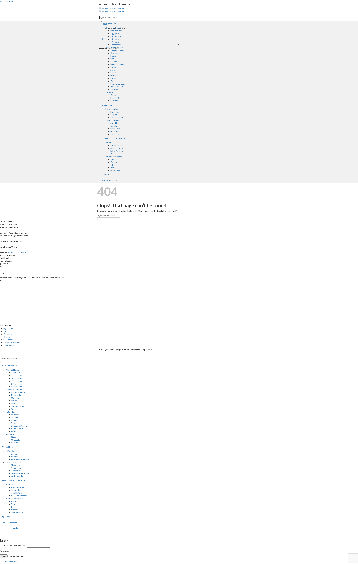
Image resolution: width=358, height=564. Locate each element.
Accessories (115, 44)
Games (113, 95)
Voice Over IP (116, 86)
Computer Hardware (114, 47)
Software (109, 92)
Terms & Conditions (12, 342)
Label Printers (116, 151)
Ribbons (114, 168)
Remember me (16, 556)
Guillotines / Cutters (119, 131)
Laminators (115, 128)
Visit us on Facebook (17, 252)
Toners (113, 162)
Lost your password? (9, 561)
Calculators (115, 126)
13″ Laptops (115, 33)
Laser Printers (116, 148)
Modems (114, 75)
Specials (105, 175)
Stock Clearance (109, 180)
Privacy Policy (9, 345)
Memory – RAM (117, 64)
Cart (5, 331)
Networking (110, 70)
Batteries (114, 112)
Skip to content (7, 1)
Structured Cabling (118, 84)
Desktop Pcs (116, 31)
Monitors (114, 56)
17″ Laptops (115, 42)
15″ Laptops (115, 39)
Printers (108, 142)
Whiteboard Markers (119, 117)
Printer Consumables (114, 156)
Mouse (113, 58)
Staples (113, 114)
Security (114, 100)
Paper (113, 159)
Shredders (115, 123)
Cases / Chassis (117, 50)
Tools (112, 81)
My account (8, 328)
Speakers (114, 67)
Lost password (9, 339)
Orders (6, 337)
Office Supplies (111, 109)
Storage (113, 61)
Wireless (114, 89)
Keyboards (115, 53)
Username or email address (13, 545)
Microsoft (114, 98)
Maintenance (116, 170)
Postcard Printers (118, 154)
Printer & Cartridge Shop (113, 138)
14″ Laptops (115, 36)
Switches (114, 72)
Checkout (7, 334)
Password (5, 551)
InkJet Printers (117, 145)
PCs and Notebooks (113, 28)
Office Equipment (112, 120)
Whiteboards (116, 134)
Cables (113, 78)
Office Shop (106, 105)
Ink (111, 165)
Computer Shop (108, 24)
